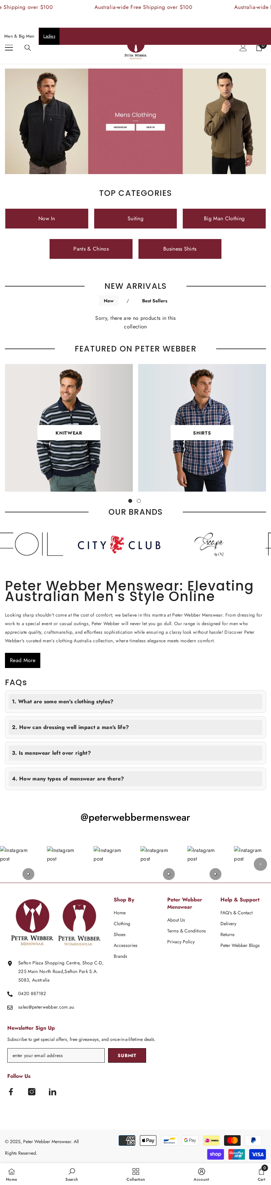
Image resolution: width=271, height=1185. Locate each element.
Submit (127, 1055)
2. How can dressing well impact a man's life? (70, 727)
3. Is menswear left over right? (51, 753)
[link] (72, 1174)
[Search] (28, 48)
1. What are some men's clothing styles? (62, 701)
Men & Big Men (19, 36)
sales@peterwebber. (38, 1007)
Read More (22, 660)
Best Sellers (154, 300)
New (109, 300)
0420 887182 (32, 993)
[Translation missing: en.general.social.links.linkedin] (52, 1092)
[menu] (9, 47)
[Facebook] (11, 1092)
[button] (18, 864)
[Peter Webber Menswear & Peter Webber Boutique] (103, 545)
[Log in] (243, 47)
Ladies (49, 36)
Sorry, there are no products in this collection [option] (135, 322)
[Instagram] (32, 1092)
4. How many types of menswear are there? (68, 778)
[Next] (260, 864)
